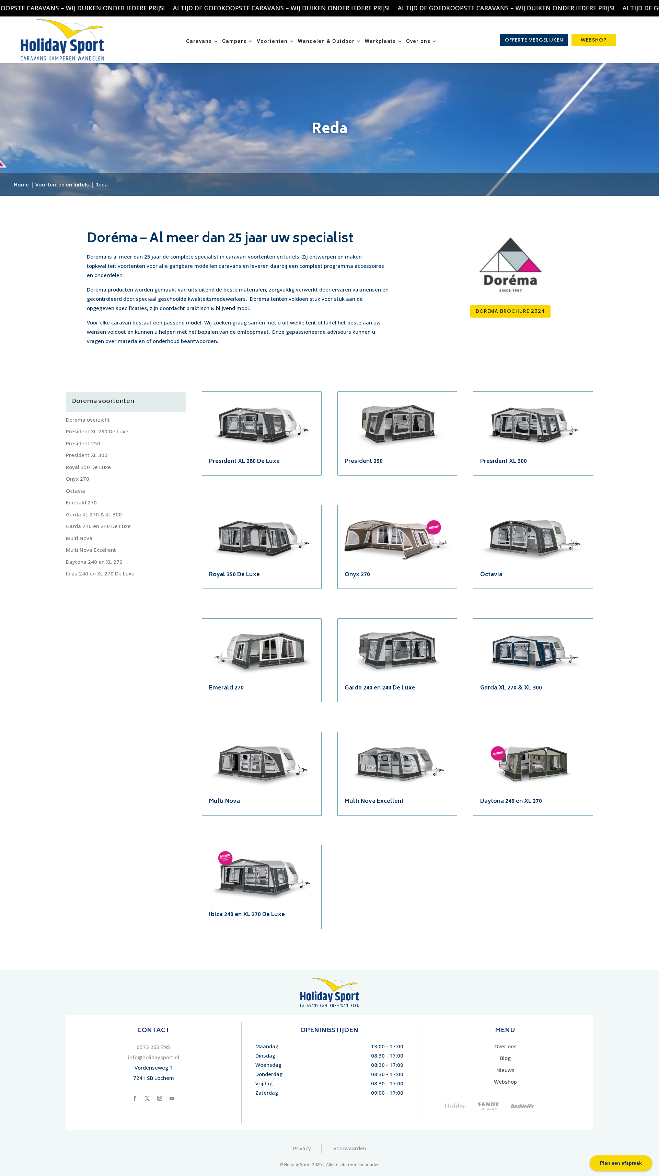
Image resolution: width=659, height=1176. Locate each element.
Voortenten (272, 41)
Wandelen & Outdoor (326, 41)
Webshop (505, 1081)
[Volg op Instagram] (159, 1098)
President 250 (83, 443)
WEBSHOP (593, 39)
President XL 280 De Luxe (97, 431)
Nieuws (505, 1069)
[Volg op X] (147, 1098)
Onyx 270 (77, 478)
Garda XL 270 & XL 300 (94, 514)
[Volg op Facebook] (135, 1098)
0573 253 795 (153, 1046)
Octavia (75, 490)
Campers (234, 41)
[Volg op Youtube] (172, 1098)
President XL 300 (86, 455)
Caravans (199, 41)
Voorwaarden (349, 1148)
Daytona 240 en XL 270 (94, 561)
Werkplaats (380, 41)
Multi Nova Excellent (91, 549)
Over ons (418, 41)
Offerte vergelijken (534, 39)
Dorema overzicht (88, 419)
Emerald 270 (81, 502)
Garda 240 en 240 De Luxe (98, 526)
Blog (505, 1057)
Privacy (302, 1148)
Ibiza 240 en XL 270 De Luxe (100, 573)
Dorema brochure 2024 (510, 311)
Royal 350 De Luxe (88, 467)
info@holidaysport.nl (153, 1057)
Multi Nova (79, 538)
